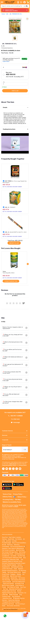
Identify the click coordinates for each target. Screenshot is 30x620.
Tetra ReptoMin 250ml (8, 272)
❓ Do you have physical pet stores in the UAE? (12, 379)
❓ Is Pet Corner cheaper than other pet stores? (12, 402)
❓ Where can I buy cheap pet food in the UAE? (12, 335)
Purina (8, 574)
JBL (7, 14)
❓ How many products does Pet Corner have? (12, 372)
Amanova (15, 570)
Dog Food (5, 537)
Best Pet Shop (20, 550)
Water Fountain (13, 594)
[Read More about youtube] (6, 468)
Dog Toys (23, 587)
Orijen (16, 568)
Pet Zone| (10, 572)
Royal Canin (11, 539)
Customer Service (7, 430)
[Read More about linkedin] (16, 468)
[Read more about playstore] (18, 484)
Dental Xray (14, 578)
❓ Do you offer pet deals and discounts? (11, 394)
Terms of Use (12, 463)
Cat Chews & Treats (13, 587)
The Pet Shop (21, 556)
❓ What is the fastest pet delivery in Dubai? (13, 357)
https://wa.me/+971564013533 (10, 609)
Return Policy (22, 497)
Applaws (20, 568)
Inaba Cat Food (11, 591)
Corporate (5, 439)
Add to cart (15, 91)
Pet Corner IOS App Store (10, 552)
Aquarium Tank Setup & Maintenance (13, 548)
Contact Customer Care (11, 281)
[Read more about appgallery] (7, 488)
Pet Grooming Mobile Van (17, 546)
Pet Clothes (18, 539)
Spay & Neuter (6, 581)
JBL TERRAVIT (10, 207)
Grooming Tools (19, 583)
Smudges (8, 543)
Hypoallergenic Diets (17, 567)
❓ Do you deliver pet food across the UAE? (12, 350)
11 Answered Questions (7, 48)
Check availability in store (11, 50)
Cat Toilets (13, 556)
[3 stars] (13, 303)
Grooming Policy (8, 499)
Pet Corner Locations (8, 550)
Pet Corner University (13, 605)
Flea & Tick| (15, 543)
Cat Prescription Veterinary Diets (12, 557)
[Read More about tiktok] (20, 468)
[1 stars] (7, 303)
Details (5, 107)
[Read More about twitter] (13, 468)
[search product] (27, 6)
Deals (21, 543)
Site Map (18, 499)
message (16, 422)
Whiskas (19, 574)
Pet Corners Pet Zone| (18, 580)
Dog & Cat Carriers (8, 583)
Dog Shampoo (16, 596)
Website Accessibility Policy (12, 502)
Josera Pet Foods (7, 568)
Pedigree (13, 574)
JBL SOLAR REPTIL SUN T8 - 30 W (15, 232)
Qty (4, 82)
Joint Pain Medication (18, 581)
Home (3, 14)
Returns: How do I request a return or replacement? (13, 327)
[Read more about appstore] (7, 484)
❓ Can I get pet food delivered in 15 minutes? (13, 365)
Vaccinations (6, 578)
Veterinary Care (7, 598)
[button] (15, 143)
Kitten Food (17, 572)
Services (4, 435)
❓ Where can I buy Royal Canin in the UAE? (12, 387)
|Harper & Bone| (7, 570)
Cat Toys (5, 589)
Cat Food (8, 541)
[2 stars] (10, 303)
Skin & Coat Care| (15, 576)
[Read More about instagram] (10, 468)
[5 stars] (20, 303)
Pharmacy (10, 544)
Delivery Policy (8, 496)
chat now (16, 419)
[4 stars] (16, 303)
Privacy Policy (23, 465)
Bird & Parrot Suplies (8, 585)
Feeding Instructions (9, 129)
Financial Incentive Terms (9, 465)
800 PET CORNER (16, 416)
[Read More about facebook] (3, 468)
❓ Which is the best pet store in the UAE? (12, 342)
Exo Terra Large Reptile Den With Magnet (15, 181)
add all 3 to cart (14, 243)
